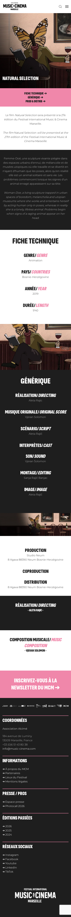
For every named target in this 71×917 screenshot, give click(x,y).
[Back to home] (15, 6)
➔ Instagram (10, 855)
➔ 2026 (7, 826)
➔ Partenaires (11, 773)
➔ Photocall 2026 (13, 806)
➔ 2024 (7, 834)
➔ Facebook (10, 859)
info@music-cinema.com (19, 748)
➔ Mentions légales (15, 781)
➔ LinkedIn (9, 867)
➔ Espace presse (13, 801)
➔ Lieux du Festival (14, 777)
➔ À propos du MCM (15, 769)
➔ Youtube (9, 863)
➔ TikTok (7, 871)
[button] (60, 6)
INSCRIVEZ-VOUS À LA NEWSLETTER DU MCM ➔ (35, 684)
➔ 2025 (7, 830)
